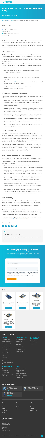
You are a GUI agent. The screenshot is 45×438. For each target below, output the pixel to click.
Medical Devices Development (22, 375)
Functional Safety (19, 377)
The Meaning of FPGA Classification (10, 29)
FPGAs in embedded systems (20, 81)
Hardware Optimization (6, 347)
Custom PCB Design (6, 339)
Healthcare (32, 408)
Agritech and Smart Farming (21, 373)
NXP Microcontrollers (6, 355)
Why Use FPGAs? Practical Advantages (10, 33)
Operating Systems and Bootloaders (34, 341)
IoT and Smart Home (7, 366)
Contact (3, 415)
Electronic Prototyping (6, 343)
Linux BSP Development (20, 349)
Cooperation (4, 410)
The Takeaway (6, 35)
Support (17, 406)
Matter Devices (5, 370)
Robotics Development (6, 360)
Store (17, 408)
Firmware (21, 337)
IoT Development (5, 372)
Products (18, 404)
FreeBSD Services (19, 351)
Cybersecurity (33, 406)
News (3, 406)
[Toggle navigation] (41, 2)
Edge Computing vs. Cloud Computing (19, 218)
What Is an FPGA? (6, 27)
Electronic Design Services (7, 341)
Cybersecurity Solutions (20, 368)
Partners (3, 408)
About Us (4, 404)
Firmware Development (20, 339)
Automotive (32, 404)
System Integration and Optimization (34, 338)
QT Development (19, 347)
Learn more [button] (8, 308)
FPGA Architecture (6, 31)
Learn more (6, 240)
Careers (3, 412)
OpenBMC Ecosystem (20, 346)
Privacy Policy (5, 414)
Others (17, 366)
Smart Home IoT (5, 368)
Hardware (4, 337)
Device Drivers (19, 341)
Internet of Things (34, 410)
